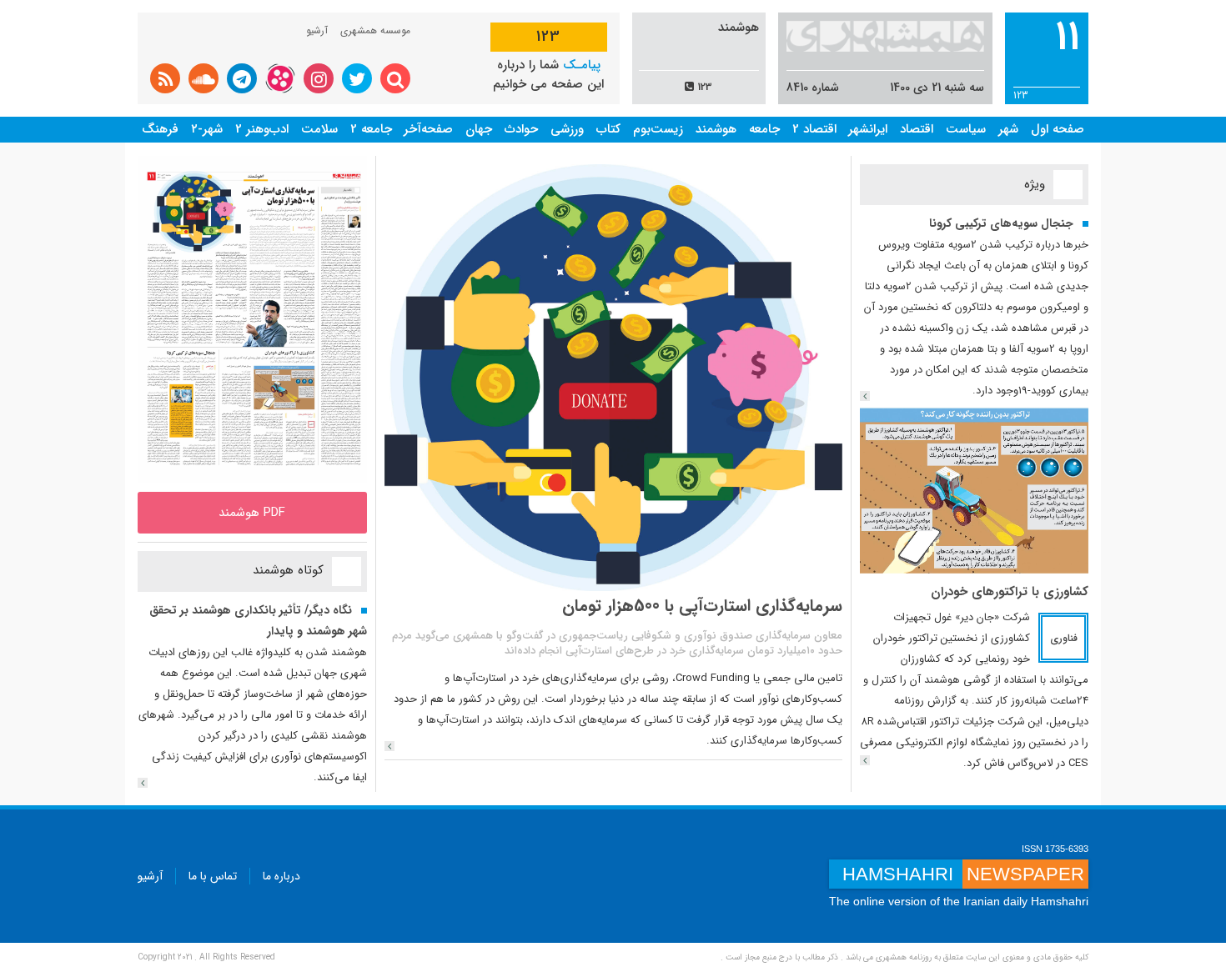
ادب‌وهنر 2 (262, 129)
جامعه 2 (371, 129)
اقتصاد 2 (814, 129)
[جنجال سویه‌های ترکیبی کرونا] (865, 396)
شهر (1008, 129)
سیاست (966, 129)
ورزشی (567, 129)
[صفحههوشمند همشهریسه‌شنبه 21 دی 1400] (252, 319)
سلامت (319, 129)
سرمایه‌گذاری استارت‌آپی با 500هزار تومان (702, 606)
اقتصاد (916, 129)
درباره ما (281, 876)
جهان (478, 129)
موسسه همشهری (375, 30)
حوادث (521, 129)
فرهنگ (160, 129)
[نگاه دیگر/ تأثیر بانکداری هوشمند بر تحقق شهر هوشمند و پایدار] (143, 783)
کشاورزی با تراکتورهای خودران (1009, 592)
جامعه (764, 129)
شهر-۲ (207, 129)
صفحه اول (1057, 129)
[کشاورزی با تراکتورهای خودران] (974, 489)
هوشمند (716, 129)
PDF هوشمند (252, 513)
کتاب (608, 129)
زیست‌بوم (658, 129)
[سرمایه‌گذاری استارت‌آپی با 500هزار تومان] (389, 746)
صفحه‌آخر (428, 129)
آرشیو (317, 30)
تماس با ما (212, 876)
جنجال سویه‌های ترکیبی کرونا (1001, 223)
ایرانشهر (867, 129)
